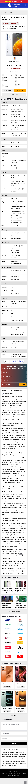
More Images (13, 61)
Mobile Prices (9, 9)
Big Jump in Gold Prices (15, 1)
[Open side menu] (2, 5)
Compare (21, 90)
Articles (15, 9)
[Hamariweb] (14, 5)
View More (13, 715)
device (19, 535)
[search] (25, 5)
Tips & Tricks (21, 9)
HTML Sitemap (16, 775)
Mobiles (2, 9)
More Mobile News (14, 611)
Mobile (7, 12)
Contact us (11, 773)
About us (4, 773)
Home (2, 12)
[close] (27, 1)
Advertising (18, 773)
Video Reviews (14, 94)
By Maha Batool (8, 393)
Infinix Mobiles (18, 549)
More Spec (8, 90)
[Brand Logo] (7, 621)
